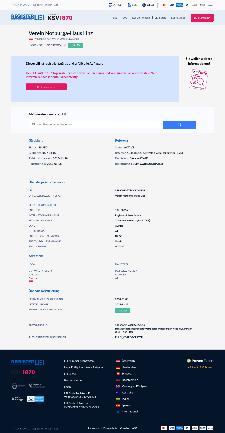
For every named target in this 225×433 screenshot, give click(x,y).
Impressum (94, 428)
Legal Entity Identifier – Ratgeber (84, 367)
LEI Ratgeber (179, 17)
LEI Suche (160, 17)
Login (67, 386)
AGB (134, 428)
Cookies (124, 428)
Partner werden (73, 380)
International (130, 411)
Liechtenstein (130, 379)
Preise (113, 17)
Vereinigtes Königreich (135, 386)
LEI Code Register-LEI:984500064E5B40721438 (80, 395)
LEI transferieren (46, 86)
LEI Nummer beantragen (79, 360)
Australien (128, 392)
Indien (126, 398)
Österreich (128, 360)
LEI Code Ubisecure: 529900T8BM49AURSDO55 (81, 404)
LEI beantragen (202, 17)
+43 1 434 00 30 (20, 428)
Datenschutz (110, 428)
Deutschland (129, 367)
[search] (179, 125)
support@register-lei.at (45, 428)
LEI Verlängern (141, 17)
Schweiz (126, 373)
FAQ (124, 17)
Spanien (126, 405)
